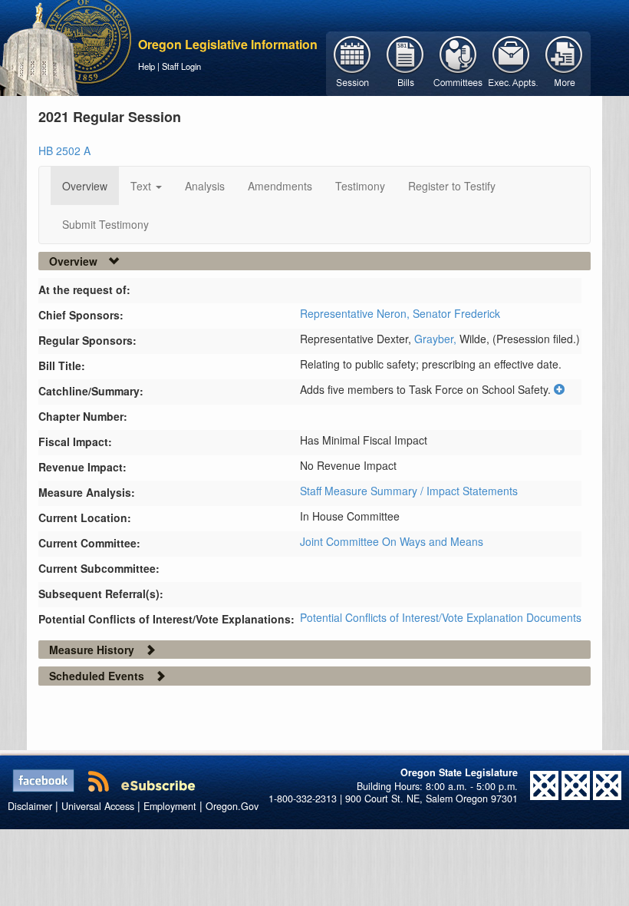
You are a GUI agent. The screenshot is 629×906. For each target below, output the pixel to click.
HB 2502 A (64, 150)
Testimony (360, 185)
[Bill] (405, 62)
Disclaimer (30, 806)
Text (142, 185)
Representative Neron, (356, 313)
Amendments (280, 185)
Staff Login (181, 66)
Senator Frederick (456, 313)
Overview (84, 185)
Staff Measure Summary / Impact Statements (409, 490)
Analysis (205, 185)
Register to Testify (452, 185)
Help (146, 66)
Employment (169, 806)
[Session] (352, 62)
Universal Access (97, 806)
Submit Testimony (105, 224)
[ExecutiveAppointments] (511, 62)
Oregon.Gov (232, 806)
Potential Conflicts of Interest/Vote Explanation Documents (440, 617)
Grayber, (436, 338)
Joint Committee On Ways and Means (391, 541)
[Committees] (458, 62)
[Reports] (564, 62)
